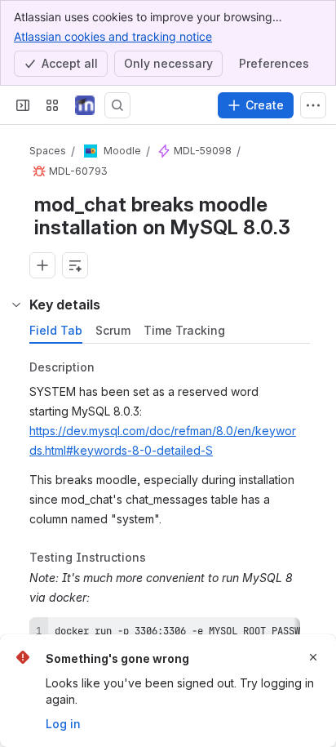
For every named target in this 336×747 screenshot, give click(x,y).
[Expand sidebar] (23, 105)
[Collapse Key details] (16, 304)
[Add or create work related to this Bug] (42, 265)
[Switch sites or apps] (52, 105)
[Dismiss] (313, 657)
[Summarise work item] (75, 265)
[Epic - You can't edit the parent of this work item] (164, 152)
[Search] (117, 105)
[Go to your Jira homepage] (85, 105)
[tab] (56, 331)
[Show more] (313, 105)
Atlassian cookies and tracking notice (113, 36)
